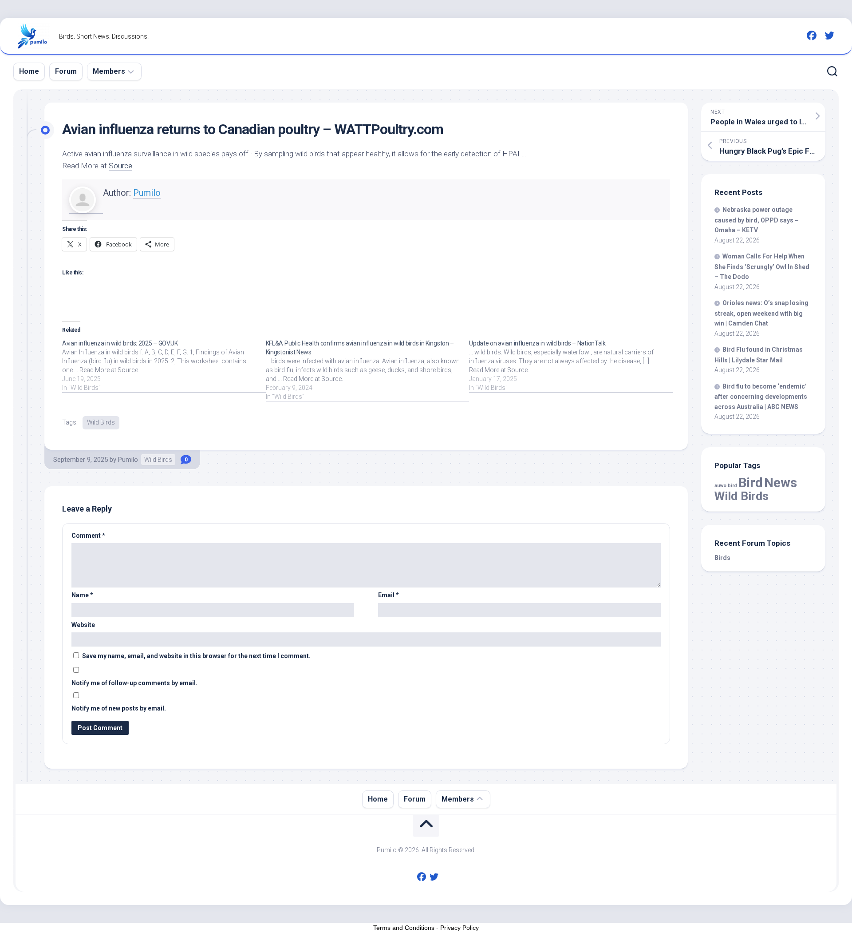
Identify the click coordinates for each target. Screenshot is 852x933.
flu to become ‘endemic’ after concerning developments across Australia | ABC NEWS (760, 396)
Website (83, 624)
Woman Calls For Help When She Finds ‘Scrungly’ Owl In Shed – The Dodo (761, 266)
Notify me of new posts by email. (118, 708)
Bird (750, 482)
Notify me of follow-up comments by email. (134, 683)
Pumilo (147, 192)
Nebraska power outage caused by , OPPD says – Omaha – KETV (756, 220)
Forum (66, 71)
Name (82, 595)
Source (120, 165)
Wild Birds (101, 422)
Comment (88, 535)
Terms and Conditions (403, 927)
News (780, 482)
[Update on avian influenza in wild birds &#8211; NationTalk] (571, 365)
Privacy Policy (459, 927)
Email (388, 595)
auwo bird (725, 485)
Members (109, 71)
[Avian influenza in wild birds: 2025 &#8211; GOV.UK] (164, 365)
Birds (722, 557)
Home (29, 71)
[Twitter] (829, 35)
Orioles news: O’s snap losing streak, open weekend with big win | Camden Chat (761, 313)
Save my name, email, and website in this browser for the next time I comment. (196, 655)
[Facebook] (811, 35)
